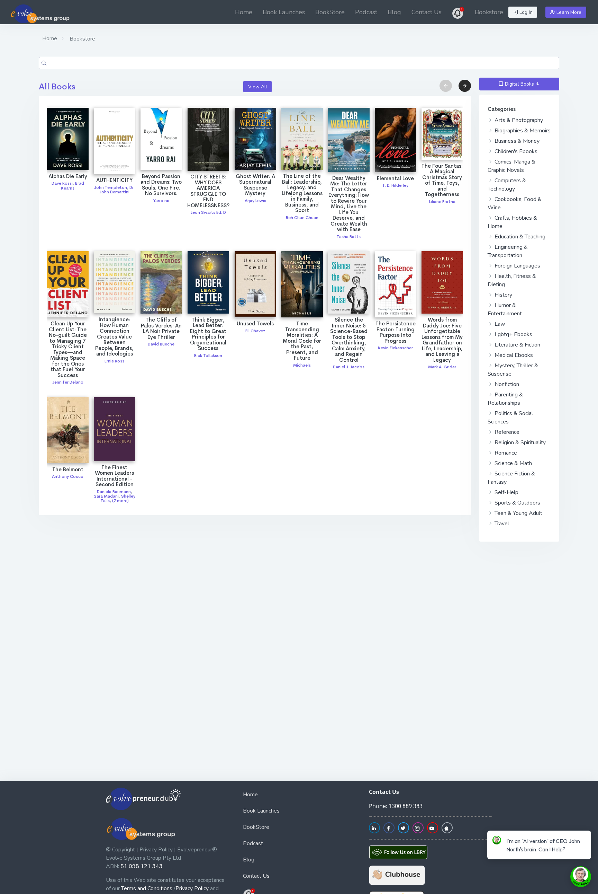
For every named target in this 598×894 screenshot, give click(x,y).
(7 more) (120, 500)
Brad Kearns (72, 186)
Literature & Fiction (516, 345)
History (502, 295)
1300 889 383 (406, 806)
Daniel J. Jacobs (348, 367)
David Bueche (161, 344)
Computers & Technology (507, 185)
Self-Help (505, 492)
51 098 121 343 (141, 866)
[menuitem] (243, 12)
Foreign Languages (516, 266)
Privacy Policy (192, 888)
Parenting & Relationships (505, 399)
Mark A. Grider (442, 367)
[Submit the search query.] (43, 63)
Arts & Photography (518, 120)
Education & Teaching (519, 236)
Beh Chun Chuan (302, 217)
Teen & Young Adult (517, 513)
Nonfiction (506, 384)
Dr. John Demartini (117, 190)
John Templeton (110, 187)
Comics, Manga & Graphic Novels (511, 166)
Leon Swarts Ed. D (208, 212)
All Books (57, 86)
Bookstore (489, 12)
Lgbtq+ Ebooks (512, 334)
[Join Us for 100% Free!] (458, 12)
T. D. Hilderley (395, 185)
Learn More (568, 12)
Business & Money (516, 141)
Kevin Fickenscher (395, 348)
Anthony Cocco (67, 476)
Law (499, 324)
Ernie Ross (114, 361)
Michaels (302, 365)
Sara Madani (106, 496)
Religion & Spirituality (519, 442)
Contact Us (426, 12)
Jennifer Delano (67, 382)
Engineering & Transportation (508, 251)
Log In (525, 12)
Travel (501, 523)
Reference (506, 432)
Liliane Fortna (442, 201)
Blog (394, 12)
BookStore (330, 12)
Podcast (366, 12)
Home (243, 12)
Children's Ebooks (515, 151)
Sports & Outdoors (516, 503)
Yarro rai (161, 200)
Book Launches (284, 12)
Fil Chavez (255, 331)
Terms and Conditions (146, 888)
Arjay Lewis (255, 200)
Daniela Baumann (114, 491)
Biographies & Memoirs (522, 130)
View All (257, 87)
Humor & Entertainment (505, 309)
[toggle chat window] (580, 876)
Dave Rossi (62, 183)
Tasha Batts (349, 236)
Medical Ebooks (513, 355)
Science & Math (512, 463)
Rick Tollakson (208, 355)
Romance (505, 453)
